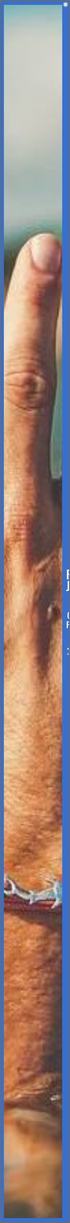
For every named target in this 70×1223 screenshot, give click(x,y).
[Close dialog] (65, 4)
